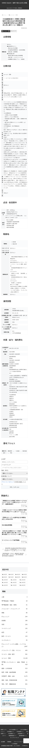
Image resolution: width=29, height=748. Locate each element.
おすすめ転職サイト (13, 729)
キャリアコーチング (14, 737)
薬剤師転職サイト (23, 735)
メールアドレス (6, 464)
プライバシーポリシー (7, 482)
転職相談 (9, 741)
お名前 (3, 459)
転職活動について (6, 476)
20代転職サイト (10, 731)
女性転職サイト (21, 733)
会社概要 (3, 741)
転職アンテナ (4, 729)
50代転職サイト (11, 733)
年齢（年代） (5, 470)
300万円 (14, 31)
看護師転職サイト (12, 735)
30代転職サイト (20, 731)
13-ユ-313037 (17, 745)
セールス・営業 (6, 31)
